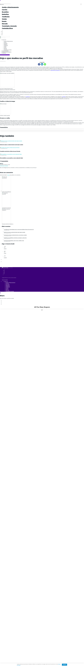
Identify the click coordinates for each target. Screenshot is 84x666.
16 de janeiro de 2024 (3, 155)
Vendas (4, 19)
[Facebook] (39, 64)
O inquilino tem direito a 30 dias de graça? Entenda (10, 151)
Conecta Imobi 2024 (5, 54)
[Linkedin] (42, 64)
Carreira (4, 9)
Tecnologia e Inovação (9, 26)
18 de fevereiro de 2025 (3, 141)
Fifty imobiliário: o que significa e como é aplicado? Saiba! (11, 158)
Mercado (5, 23)
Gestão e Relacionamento (10, 7)
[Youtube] (2, 33)
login (8, 175)
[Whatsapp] (44, 64)
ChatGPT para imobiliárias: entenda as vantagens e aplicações (15, 237)
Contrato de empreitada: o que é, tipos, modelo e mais (14, 240)
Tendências (6, 16)
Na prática (5, 12)
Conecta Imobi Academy (6, 51)
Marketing (5, 14)
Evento (4, 21)
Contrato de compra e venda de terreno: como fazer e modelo (15, 235)
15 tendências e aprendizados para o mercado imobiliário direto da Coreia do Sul (19, 229)
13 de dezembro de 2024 (3, 148)
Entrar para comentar (4, 165)
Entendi (64, 664)
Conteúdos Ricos (7, 28)
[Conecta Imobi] (7, 268)
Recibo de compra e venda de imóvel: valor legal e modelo (11, 144)
